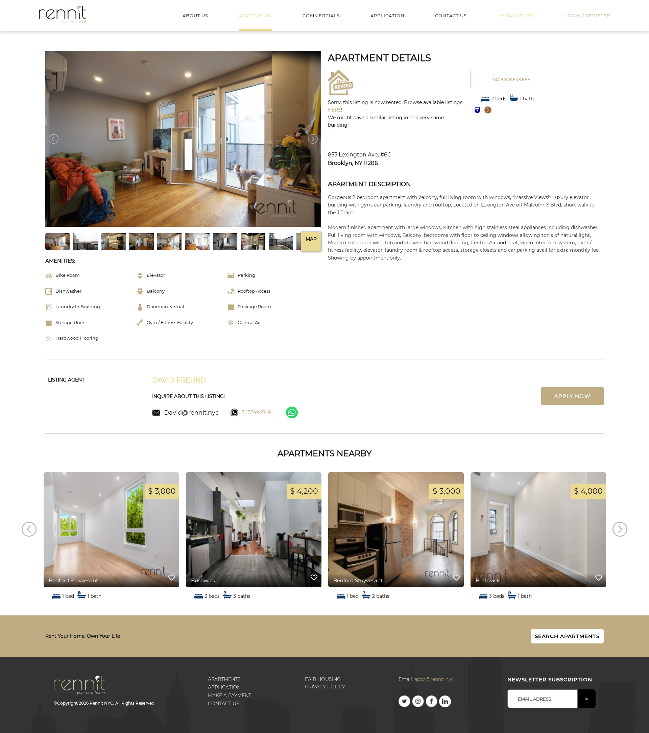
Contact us (223, 704)
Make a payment (229, 695)
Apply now (572, 396)
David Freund (179, 380)
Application (224, 687)
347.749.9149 (256, 412)
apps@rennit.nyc (434, 679)
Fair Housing (323, 679)
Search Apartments (567, 636)
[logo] (62, 14)
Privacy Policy (325, 687)
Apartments (224, 679)
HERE (334, 110)
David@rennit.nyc (191, 412)
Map (311, 239)
